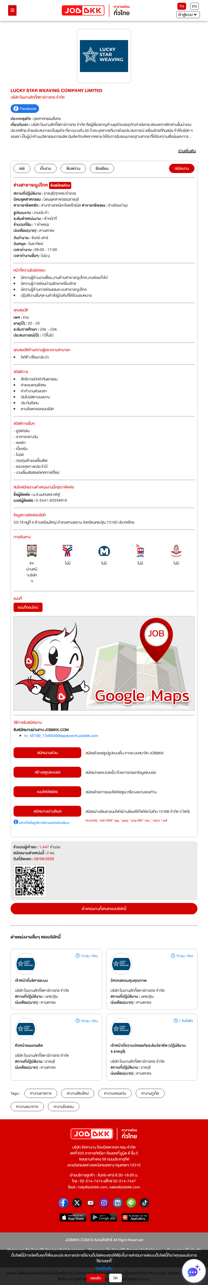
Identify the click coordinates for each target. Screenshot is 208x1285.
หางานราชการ (40, 1093)
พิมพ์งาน (73, 168)
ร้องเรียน (102, 168)
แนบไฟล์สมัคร (47, 791)
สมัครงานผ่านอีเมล (47, 811)
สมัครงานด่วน (47, 752)
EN (194, 6)
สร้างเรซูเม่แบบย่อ (47, 772)
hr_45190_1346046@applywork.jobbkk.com (61, 736)
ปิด (115, 1278)
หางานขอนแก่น (115, 1093)
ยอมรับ (95, 1278)
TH (181, 6)
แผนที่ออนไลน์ (28, 607)
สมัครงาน (182, 168)
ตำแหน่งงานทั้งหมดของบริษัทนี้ (104, 908)
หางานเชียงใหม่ (78, 1093)
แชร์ (22, 168)
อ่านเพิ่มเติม (104, 1268)
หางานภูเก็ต (150, 1093)
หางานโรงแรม (64, 1106)
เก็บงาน (45, 168)
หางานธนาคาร (27, 1106)
